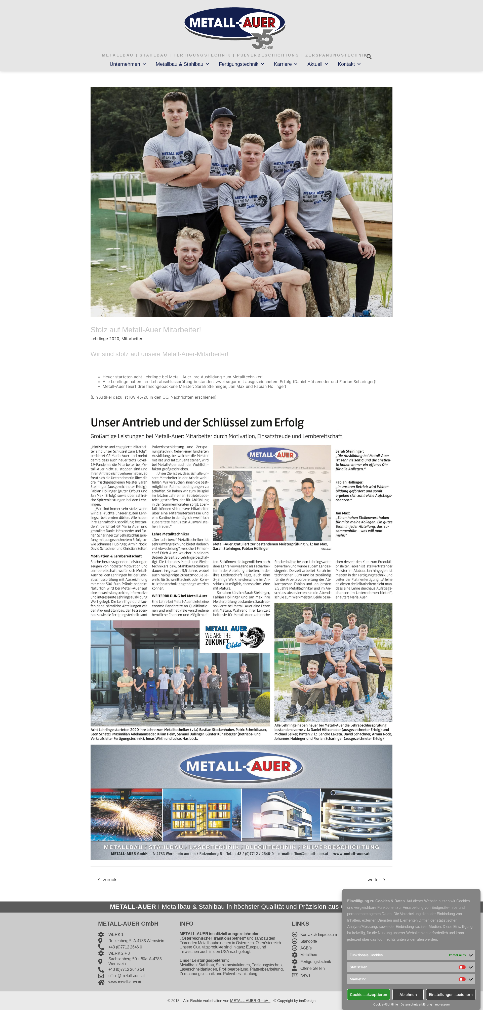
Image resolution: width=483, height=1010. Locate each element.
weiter (376, 879)
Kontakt (346, 64)
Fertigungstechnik (238, 64)
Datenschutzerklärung (416, 1004)
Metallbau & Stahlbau (179, 64)
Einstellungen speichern (451, 994)
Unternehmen (125, 64)
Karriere (283, 64)
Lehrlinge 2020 (105, 338)
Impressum (442, 1004)
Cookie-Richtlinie (385, 1004)
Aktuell (314, 64)
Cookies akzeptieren (368, 994)
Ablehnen (408, 994)
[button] (369, 56)
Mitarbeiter (132, 338)
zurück (107, 879)
